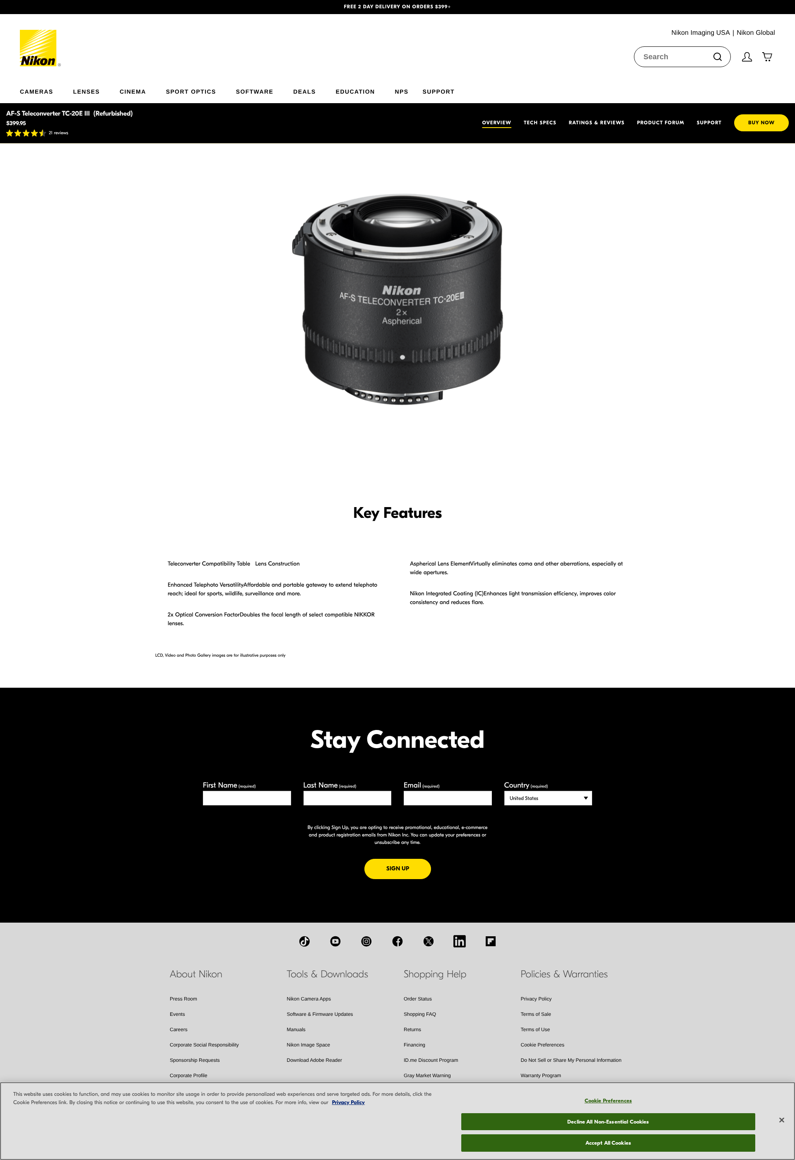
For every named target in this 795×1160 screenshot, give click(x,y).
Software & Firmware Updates (320, 1014)
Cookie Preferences (542, 1045)
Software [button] (255, 91)
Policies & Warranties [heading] (564, 974)
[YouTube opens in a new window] (335, 941)
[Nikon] (41, 40)
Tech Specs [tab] (540, 123)
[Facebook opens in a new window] (397, 941)
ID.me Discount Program (431, 1060)
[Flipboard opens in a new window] (490, 941)
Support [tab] (709, 123)
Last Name (330, 785)
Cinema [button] (133, 91)
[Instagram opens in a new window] (366, 941)
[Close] (782, 1120)
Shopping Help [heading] (435, 974)
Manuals (296, 1029)
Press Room (183, 999)
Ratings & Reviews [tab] (597, 123)
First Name (229, 785)
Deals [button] (304, 91)
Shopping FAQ (420, 1014)
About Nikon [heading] (196, 974)
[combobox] (682, 56)
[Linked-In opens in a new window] (459, 941)
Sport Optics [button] (191, 91)
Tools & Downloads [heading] (327, 974)
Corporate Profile (188, 1075)
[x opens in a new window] (428, 941)
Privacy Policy (536, 999)
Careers (179, 1029)
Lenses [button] (86, 91)
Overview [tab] (496, 123)
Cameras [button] (36, 91)
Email (422, 785)
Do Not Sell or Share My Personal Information (571, 1060)
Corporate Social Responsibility (204, 1045)
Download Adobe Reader (314, 1060)
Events (177, 1014)
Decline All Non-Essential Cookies (608, 1122)
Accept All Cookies (608, 1143)
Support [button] (438, 91)
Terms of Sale (536, 1014)
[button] (59, 7)
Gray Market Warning (427, 1075)
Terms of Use (535, 1029)
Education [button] (355, 91)
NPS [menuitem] (401, 91)
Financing (414, 1045)
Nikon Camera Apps (309, 999)
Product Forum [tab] (660, 123)
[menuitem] (46, 89)
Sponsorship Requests (195, 1060)
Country (526, 785)
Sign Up (408, 868)
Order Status (418, 999)
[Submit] (717, 56)
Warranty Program (541, 1075)
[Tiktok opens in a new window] (304, 941)
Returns (412, 1029)
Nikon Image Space (308, 1045)
